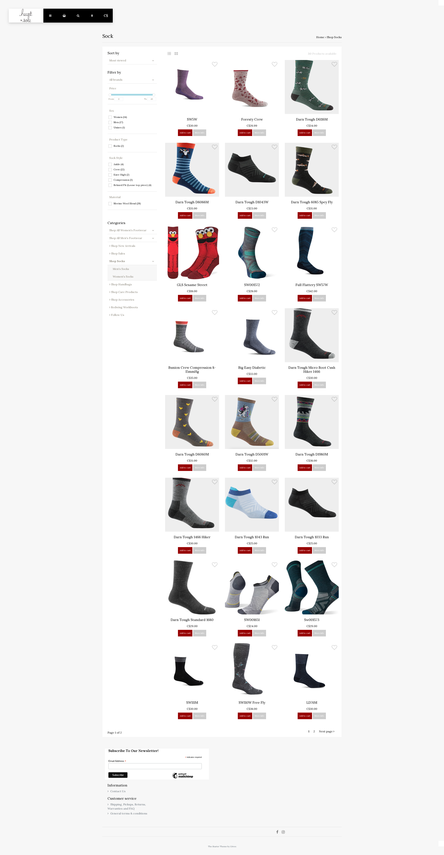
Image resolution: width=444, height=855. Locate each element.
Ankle (119, 164)
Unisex (119, 127)
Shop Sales (117, 253)
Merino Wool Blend (127, 203)
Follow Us (117, 315)
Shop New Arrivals (122, 246)
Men (118, 122)
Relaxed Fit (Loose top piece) (132, 185)
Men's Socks (121, 269)
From (111, 99)
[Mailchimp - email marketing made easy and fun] (183, 778)
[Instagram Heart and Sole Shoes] (284, 831)
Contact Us (118, 791)
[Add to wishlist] (214, 65)
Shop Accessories (122, 299)
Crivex (233, 846)
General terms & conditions (128, 813)
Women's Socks (123, 276)
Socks (119, 145)
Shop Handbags (121, 284)
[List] (170, 53)
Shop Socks (334, 37)
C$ (106, 16)
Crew (119, 169)
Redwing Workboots (124, 307)
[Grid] (176, 53)
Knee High (121, 174)
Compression (123, 179)
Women (120, 117)
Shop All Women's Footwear (128, 230)
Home (320, 37)
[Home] (26, 16)
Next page (326, 731)
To (145, 99)
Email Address (117, 761)
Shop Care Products (124, 292)
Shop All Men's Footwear (125, 238)
